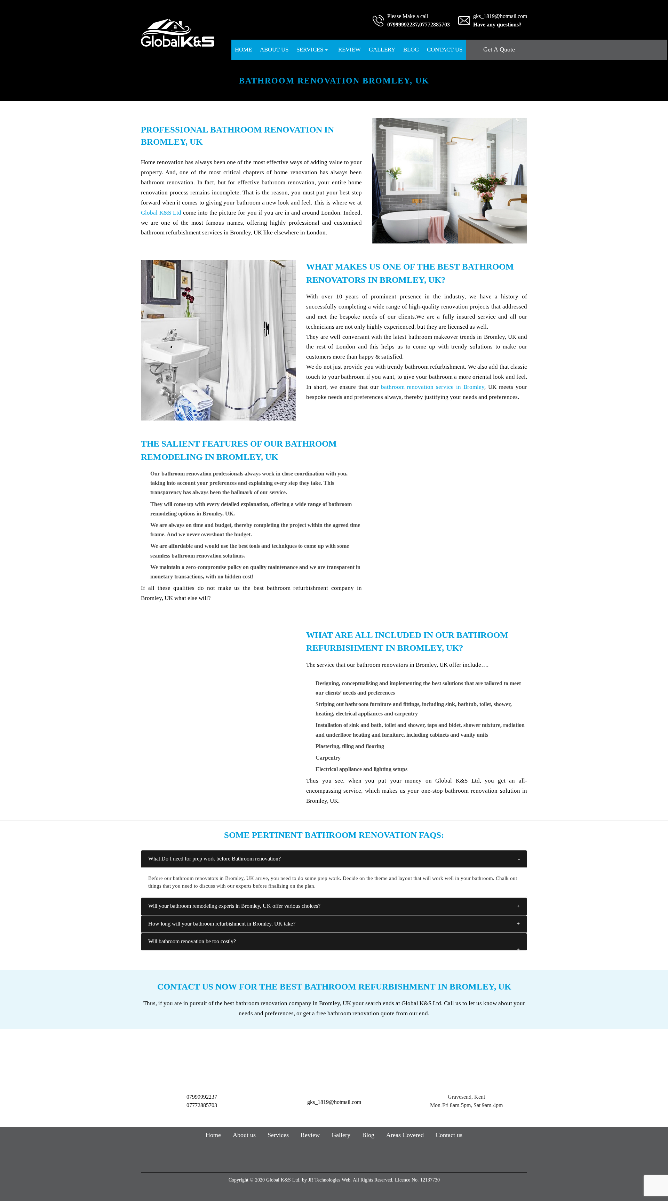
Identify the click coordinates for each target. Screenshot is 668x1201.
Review (349, 49)
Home (243, 49)
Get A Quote (499, 49)
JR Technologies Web (329, 1180)
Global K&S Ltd (161, 212)
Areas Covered (405, 1134)
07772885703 (434, 24)
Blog (411, 49)
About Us (274, 49)
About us (244, 1134)
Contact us (444, 49)
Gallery (382, 49)
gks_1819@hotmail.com (500, 16)
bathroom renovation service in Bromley (433, 387)
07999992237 (402, 24)
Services (309, 49)
